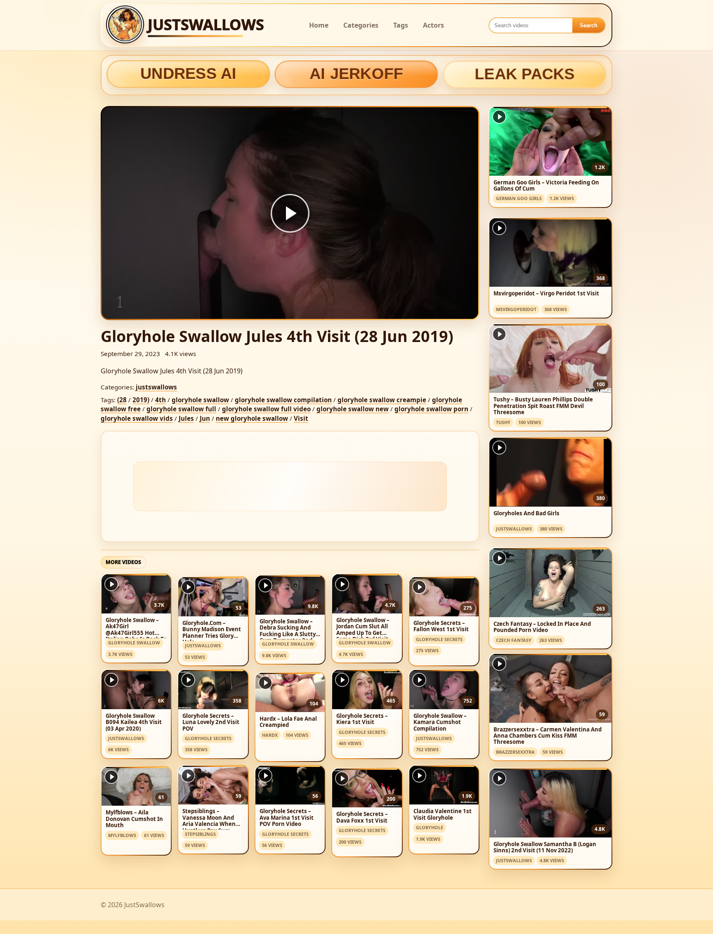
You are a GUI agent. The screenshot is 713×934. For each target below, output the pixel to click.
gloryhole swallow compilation (283, 400)
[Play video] (290, 213)
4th (160, 400)
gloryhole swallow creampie (382, 400)
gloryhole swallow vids (137, 418)
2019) (140, 400)
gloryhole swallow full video (266, 409)
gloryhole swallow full (181, 409)
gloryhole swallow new (352, 409)
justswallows (156, 387)
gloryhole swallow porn (431, 409)
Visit (301, 418)
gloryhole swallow (200, 400)
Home (318, 25)
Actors (433, 25)
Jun (205, 418)
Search (588, 25)
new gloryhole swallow (252, 418)
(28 (122, 400)
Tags (400, 25)
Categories (360, 25)
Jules (186, 418)
